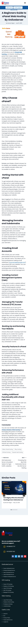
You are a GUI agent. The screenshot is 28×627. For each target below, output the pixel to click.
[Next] (24, 495)
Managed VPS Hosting (8, 592)
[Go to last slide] (4, 495)
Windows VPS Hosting (8, 586)
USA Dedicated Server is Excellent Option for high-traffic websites (7, 462)
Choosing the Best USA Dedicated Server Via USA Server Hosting (20, 463)
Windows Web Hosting (8, 602)
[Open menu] (25, 3)
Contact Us (5, 621)
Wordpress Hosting (7, 604)
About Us (5, 613)
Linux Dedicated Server (8, 574)
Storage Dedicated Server (9, 570)
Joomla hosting (6, 606)
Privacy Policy (6, 617)
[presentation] (14, 488)
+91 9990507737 (10, 546)
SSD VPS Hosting (7, 590)
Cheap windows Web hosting (11, 430)
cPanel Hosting (6, 452)
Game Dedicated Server (8, 572)
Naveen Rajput (8, 502)
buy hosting (18, 449)
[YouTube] (25, 556)
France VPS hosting (7, 584)
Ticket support (18, 7)
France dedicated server (9, 568)
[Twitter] (16, 556)
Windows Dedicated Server (9, 576)
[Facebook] (13, 556)
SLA (4, 615)
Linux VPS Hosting (7, 588)
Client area (9, 7)
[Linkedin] (22, 556)
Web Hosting (14, 10)
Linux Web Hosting (7, 600)
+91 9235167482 (10, 551)
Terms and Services (7, 619)
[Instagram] (19, 556)
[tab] (12, 509)
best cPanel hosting (7, 449)
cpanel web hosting (17, 452)
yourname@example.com (17, 262)
